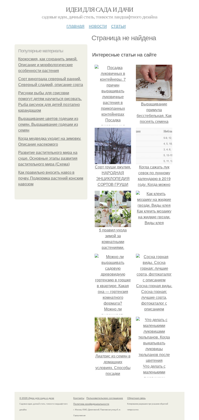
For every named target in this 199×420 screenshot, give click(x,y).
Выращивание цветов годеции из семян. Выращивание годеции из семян (48, 124)
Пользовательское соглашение (104, 398)
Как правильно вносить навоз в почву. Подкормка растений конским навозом (50, 178)
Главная (75, 25)
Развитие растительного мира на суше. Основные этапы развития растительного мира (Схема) (47, 158)
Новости (98, 25)
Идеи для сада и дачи (99, 9)
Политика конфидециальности (91, 403)
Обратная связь (136, 398)
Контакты (78, 398)
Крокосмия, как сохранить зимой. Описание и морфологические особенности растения (47, 65)
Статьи (118, 25)
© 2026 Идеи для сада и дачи (36, 398)
